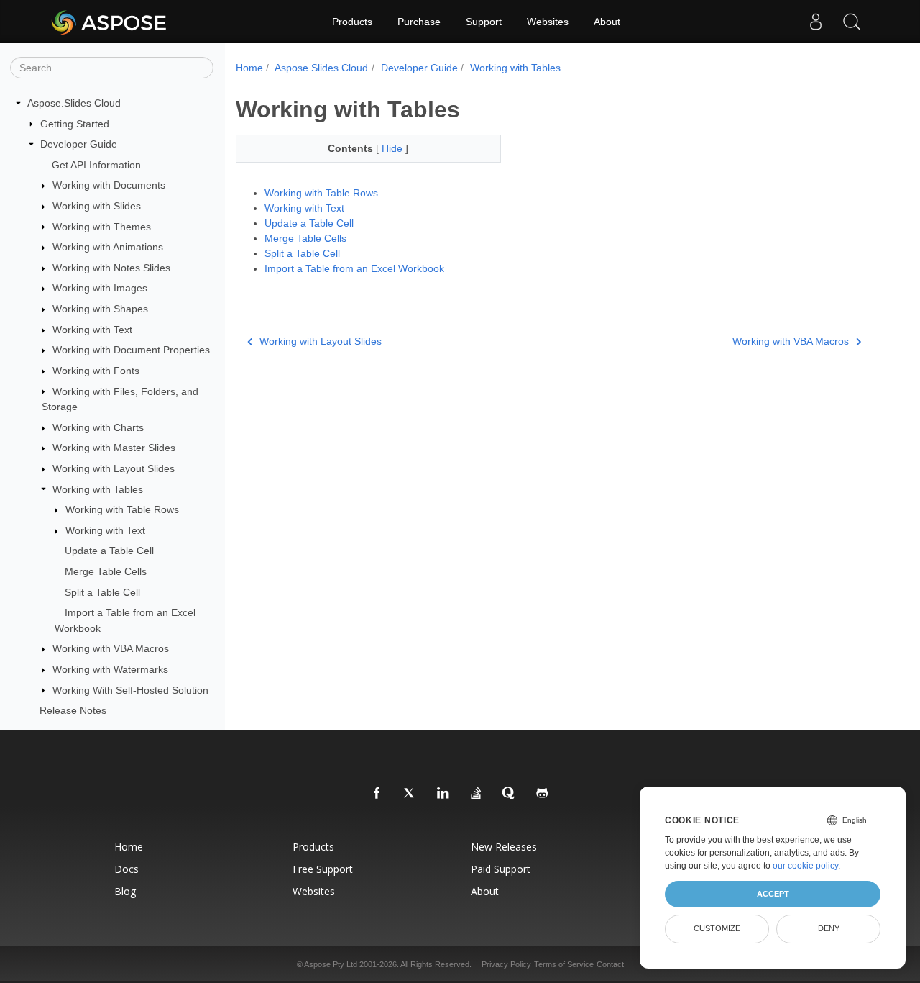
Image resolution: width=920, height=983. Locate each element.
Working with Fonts (95, 370)
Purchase (419, 21)
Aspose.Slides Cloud (74, 103)
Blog (125, 891)
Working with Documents (108, 185)
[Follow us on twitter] (410, 793)
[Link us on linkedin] (443, 793)
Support (484, 21)
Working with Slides (96, 206)
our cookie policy (805, 866)
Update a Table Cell (109, 550)
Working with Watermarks (110, 669)
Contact (610, 964)
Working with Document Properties (131, 349)
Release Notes (73, 710)
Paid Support (500, 869)
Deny (829, 928)
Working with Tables (97, 489)
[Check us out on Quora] (509, 793)
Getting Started (74, 124)
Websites (548, 21)
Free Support (323, 869)
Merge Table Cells (106, 571)
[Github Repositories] (542, 793)
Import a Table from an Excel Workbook (354, 268)
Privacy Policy (506, 964)
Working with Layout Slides (113, 468)
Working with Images (99, 288)
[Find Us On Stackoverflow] (476, 793)
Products (352, 21)
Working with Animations (107, 247)
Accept (773, 893)
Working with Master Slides (113, 447)
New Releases (504, 846)
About (607, 21)
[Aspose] (109, 22)
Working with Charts (98, 427)
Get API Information (96, 165)
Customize (717, 928)
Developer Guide (78, 144)
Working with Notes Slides (111, 267)
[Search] (852, 21)
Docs (126, 869)
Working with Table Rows (122, 509)
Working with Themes (101, 226)
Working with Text (92, 329)
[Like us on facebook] (377, 793)
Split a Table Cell (102, 592)
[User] (816, 21)
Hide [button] (393, 148)
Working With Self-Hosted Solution (130, 690)
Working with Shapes (100, 308)
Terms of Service (564, 964)
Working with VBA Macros (110, 648)
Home (249, 67)
